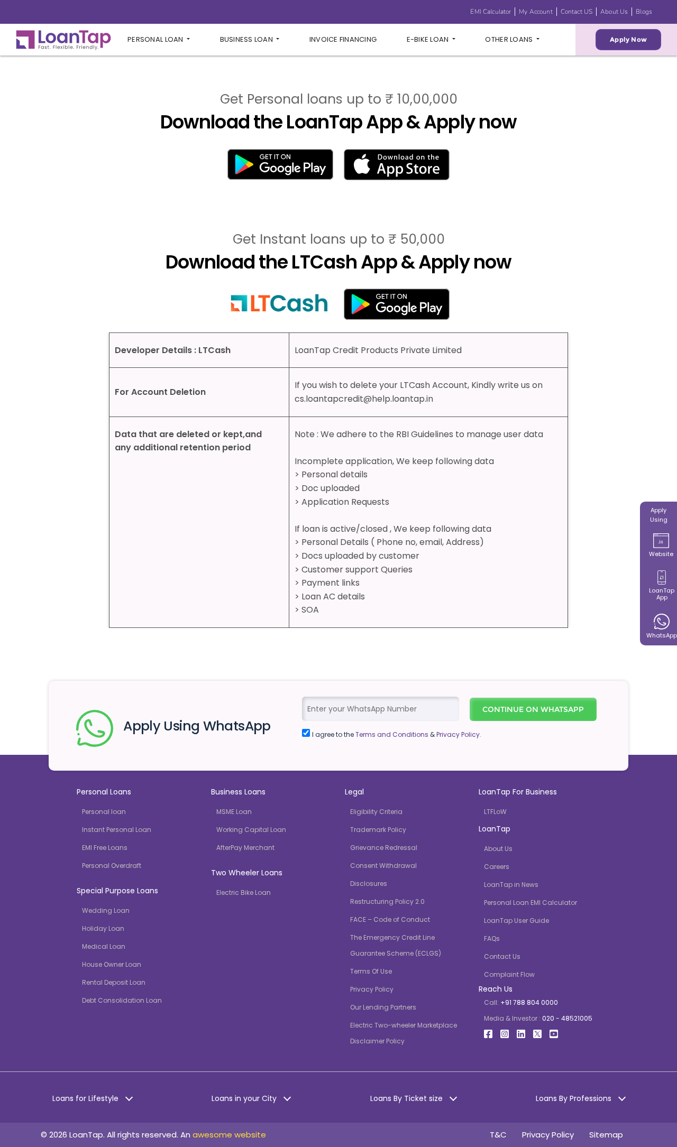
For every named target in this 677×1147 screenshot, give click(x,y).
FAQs (492, 938)
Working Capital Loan (251, 829)
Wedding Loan (106, 910)
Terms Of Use (371, 971)
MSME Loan (234, 811)
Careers (496, 866)
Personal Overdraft (111, 865)
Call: (521, 1002)
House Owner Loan (111, 964)
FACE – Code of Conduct (390, 919)
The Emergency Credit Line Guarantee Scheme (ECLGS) (395, 945)
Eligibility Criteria (376, 811)
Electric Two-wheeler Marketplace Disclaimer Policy (403, 1033)
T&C (498, 1134)
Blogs (644, 11)
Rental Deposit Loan (113, 982)
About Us (614, 11)
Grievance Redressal (383, 847)
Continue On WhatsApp (533, 709)
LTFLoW (495, 811)
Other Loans (509, 39)
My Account (535, 11)
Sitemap (606, 1134)
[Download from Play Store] (280, 164)
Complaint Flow (509, 974)
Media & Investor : (538, 1018)
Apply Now (628, 39)
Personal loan (104, 811)
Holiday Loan (103, 928)
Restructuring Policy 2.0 (387, 901)
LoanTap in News (511, 884)
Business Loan (247, 39)
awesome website (229, 1134)
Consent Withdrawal (383, 865)
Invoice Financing (343, 39)
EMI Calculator (490, 11)
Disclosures (368, 883)
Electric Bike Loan (243, 892)
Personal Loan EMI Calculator (530, 902)
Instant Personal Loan (116, 829)
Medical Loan (103, 946)
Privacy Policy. (458, 734)
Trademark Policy (378, 829)
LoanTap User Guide (516, 920)
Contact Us (502, 956)
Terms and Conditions (391, 734)
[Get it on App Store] (397, 164)
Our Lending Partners (383, 1007)
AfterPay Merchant (245, 847)
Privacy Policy (372, 989)
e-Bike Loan (429, 39)
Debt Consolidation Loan (122, 1000)
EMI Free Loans (104, 847)
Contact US (576, 11)
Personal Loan (156, 39)
